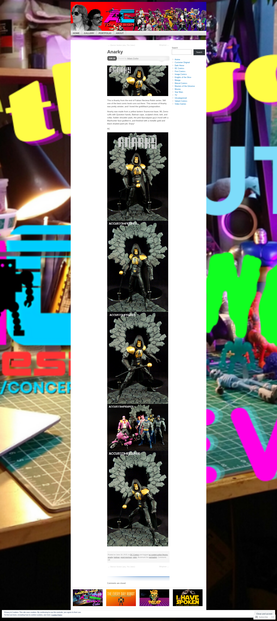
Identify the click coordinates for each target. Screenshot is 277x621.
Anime (177, 59)
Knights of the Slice (183, 77)
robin (135, 557)
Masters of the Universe (185, 86)
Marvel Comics (181, 83)
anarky (110, 557)
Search (175, 48)
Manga (177, 80)
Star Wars (179, 92)
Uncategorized (181, 98)
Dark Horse (179, 65)
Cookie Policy (56, 615)
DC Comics (134, 555)
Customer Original (182, 62)
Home (76, 33)
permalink (153, 557)
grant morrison (126, 557)
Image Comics (181, 74)
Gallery (89, 33)
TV (176, 95)
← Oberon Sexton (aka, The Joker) (121, 45)
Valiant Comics (181, 101)
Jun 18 (112, 58)
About (120, 33)
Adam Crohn (132, 58)
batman (117, 557)
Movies (178, 89)
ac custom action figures (158, 555)
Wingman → (164, 45)
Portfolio (105, 33)
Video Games (180, 104)
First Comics (180, 71)
